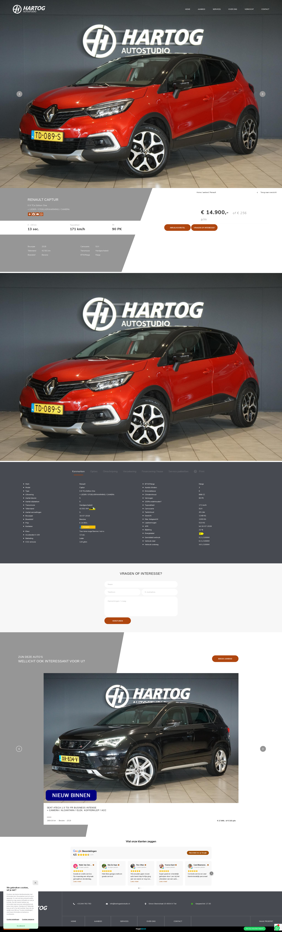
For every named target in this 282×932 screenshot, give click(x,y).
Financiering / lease (152, 471)
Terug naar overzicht (268, 192)
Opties (93, 471)
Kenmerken (78, 471)
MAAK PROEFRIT (266, 921)
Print (201, 471)
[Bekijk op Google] (75, 866)
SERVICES (217, 9)
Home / (199, 192)
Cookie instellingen (13, 919)
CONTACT (265, 9)
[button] (70, 873)
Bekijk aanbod (225, 659)
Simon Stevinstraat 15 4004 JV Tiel (162, 904)
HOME (187, 9)
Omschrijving (110, 471)
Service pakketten (178, 471)
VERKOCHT (249, 9)
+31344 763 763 (84, 904)
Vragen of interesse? (204, 228)
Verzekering (129, 471)
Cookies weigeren (28, 919)
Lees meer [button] (77, 881)
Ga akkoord (21, 926)
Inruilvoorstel (177, 228)
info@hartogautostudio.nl (120, 904)
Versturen (117, 621)
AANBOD (201, 9)
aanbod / (206, 192)
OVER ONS (232, 9)
